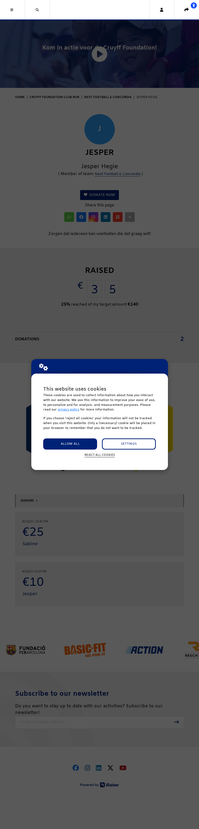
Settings (129, 444)
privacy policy (68, 410)
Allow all (70, 444)
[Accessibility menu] (194, 5)
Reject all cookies (99, 455)
